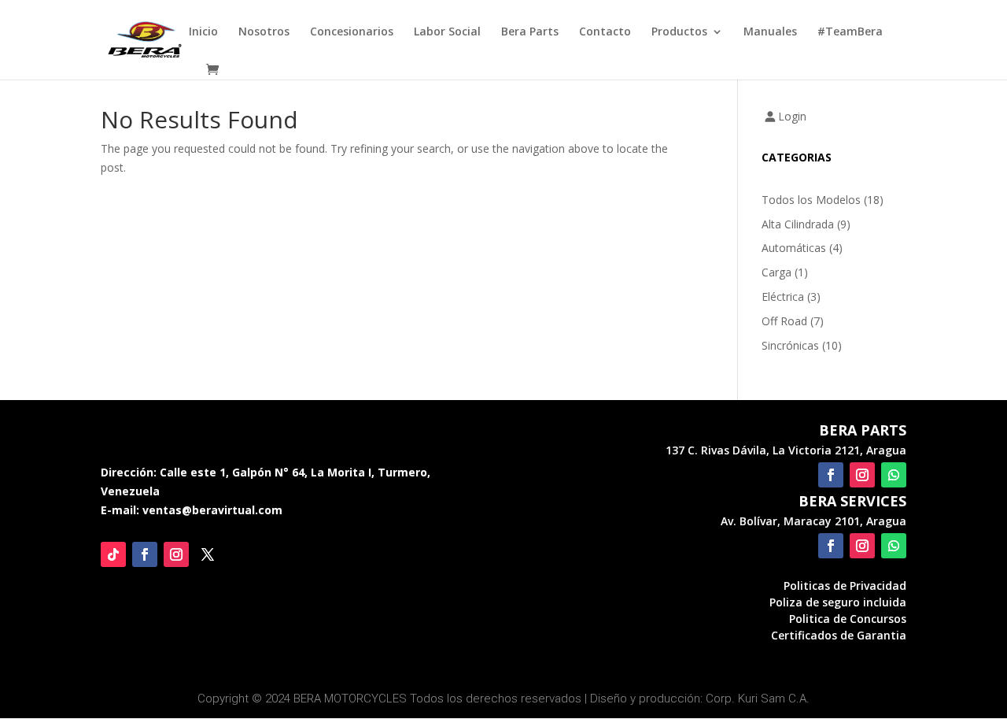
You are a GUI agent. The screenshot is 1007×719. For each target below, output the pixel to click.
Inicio (203, 32)
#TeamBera (850, 32)
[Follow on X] (207, 554)
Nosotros (264, 32)
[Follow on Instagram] (176, 554)
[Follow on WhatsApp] (893, 474)
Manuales (770, 32)
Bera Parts (530, 32)
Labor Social (447, 32)
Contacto (605, 32)
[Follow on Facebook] (144, 554)
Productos (679, 32)
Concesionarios (351, 32)
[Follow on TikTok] (113, 554)
